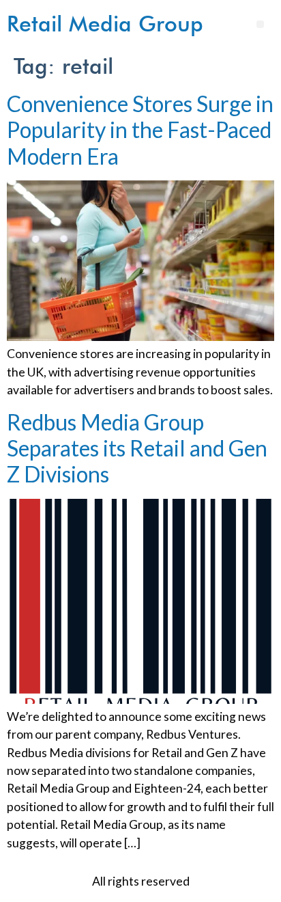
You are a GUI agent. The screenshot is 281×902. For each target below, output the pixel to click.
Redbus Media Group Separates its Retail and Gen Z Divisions (137, 448)
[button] (260, 24)
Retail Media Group (105, 23)
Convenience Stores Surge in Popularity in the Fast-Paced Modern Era (140, 129)
